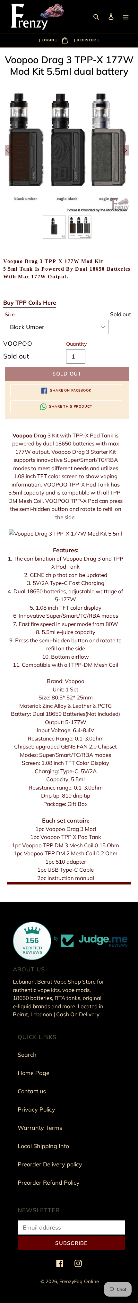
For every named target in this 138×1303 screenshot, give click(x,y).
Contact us (32, 1091)
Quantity (76, 344)
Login (49, 40)
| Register (85, 40)
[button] (54, 227)
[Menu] (126, 16)
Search (27, 1054)
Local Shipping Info (43, 1146)
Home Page (33, 1073)
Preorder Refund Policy (49, 1182)
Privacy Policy (36, 1109)
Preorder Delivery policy (50, 1164)
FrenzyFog (70, 1281)
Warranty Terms (40, 1127)
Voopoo (22, 435)
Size (10, 314)
